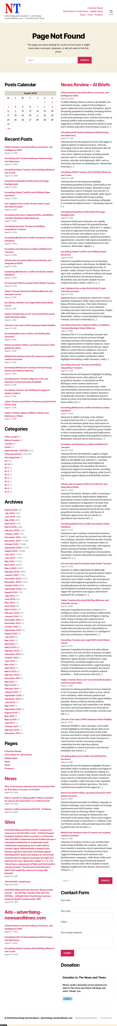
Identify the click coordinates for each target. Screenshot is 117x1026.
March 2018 (10, 719)
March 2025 (11, 568)
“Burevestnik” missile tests (18, 881)
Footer (8, 447)
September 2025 (13, 547)
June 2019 (10, 702)
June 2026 (10, 516)
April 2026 (10, 523)
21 (37, 115)
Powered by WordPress (86, 1018)
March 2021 (10, 685)
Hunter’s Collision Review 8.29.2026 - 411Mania (28, 809)
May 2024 (10, 602)
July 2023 (10, 637)
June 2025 (10, 558)
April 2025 (10, 565)
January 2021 (11, 692)
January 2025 (12, 575)
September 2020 (13, 695)
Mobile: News (96, 11)
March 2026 (11, 527)
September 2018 (13, 709)
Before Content (12, 440)
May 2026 (10, 520)
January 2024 (12, 616)
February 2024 (12, 613)
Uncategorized (12, 457)
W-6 (7, 481)
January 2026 (12, 534)
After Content (11, 437)
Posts (90, 15)
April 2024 (10, 606)
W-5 (7, 478)
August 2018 (11, 712)
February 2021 (12, 688)
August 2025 (11, 551)
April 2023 (10, 644)
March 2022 (10, 671)
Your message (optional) (71, 932)
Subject (64, 922)
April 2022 (10, 668)
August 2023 (11, 633)
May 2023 (10, 640)
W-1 (7, 461)
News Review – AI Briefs (16, 450)
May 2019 (9, 706)
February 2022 (12, 675)
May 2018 (9, 716)
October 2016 (11, 726)
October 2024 (11, 585)
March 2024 (11, 609)
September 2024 (13, 589)
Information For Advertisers (76, 11)
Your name (65, 900)
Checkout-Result (95, 8)
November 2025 (13, 541)
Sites (10, 822)
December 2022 (13, 654)
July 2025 (10, 554)
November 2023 (13, 623)
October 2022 (11, 657)
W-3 (7, 471)
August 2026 (11, 510)
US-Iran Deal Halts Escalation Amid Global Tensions (30, 283)
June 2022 (10, 661)
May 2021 (9, 681)
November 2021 (12, 678)
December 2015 (12, 733)
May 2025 (10, 561)
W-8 (7, 488)
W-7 (7, 485)
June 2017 (10, 723)
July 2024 (10, 596)
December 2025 (13, 537)
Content (9, 443)
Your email (65, 911)
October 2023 (11, 626)
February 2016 (12, 730)
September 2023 (13, 630)
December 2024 (13, 578)
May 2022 (9, 664)
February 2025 (12, 571)
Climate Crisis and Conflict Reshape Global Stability (30, 325)
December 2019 (12, 699)
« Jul (8, 128)
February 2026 (12, 530)
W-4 (7, 474)
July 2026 (10, 513)
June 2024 (10, 599)
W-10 (7, 464)
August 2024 (11, 592)
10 (8, 111)
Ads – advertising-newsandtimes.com (25, 915)
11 (15, 111)
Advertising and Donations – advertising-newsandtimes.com (42, 1018)
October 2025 (11, 544)
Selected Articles (13, 454)
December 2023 (13, 620)
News (83, 15)
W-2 (7, 468)
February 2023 (12, 651)
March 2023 (11, 647)
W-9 (7, 492)
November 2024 (13, 582)
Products (99, 15)
